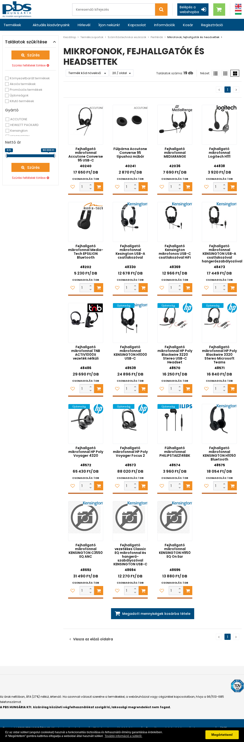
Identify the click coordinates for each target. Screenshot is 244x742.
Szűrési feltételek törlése (29, 65)
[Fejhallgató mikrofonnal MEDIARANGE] (174, 125)
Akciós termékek (23, 84)
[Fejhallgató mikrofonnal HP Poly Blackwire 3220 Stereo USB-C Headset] (174, 323)
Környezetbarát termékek (30, 78)
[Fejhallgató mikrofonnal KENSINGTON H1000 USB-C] (130, 323)
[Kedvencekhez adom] (72, 186)
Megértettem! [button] (222, 735)
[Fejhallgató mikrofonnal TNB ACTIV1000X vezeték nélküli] (85, 323)
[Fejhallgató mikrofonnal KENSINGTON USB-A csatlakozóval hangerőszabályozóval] (219, 222)
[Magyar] (238, 12)
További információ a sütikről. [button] (123, 736)
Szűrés (33, 55)
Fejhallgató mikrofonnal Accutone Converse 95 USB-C (85, 154)
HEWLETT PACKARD (24, 125)
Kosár (188, 24)
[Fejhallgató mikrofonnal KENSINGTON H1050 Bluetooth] (219, 424)
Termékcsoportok (91, 37)
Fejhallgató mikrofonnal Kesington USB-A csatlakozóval (130, 252)
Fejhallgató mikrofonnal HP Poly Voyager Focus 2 (130, 452)
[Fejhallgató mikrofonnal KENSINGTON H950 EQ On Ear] (174, 521)
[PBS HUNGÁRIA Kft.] (16, 9)
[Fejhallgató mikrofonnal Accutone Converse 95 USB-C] (85, 125)
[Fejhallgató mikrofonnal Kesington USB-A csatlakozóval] (130, 222)
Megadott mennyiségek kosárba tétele (156, 613)
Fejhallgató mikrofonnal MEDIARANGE (175, 152)
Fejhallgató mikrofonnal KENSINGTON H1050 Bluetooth (219, 454)
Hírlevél (84, 24)
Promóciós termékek (26, 89)
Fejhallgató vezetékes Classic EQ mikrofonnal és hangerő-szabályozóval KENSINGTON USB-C (130, 555)
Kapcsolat (137, 24)
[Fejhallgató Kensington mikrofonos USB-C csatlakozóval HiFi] (174, 222)
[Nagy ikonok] (234, 73)
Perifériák (157, 37)
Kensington (19, 130)
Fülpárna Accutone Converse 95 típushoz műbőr (130, 152)
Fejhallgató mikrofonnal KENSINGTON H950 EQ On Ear (175, 551)
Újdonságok (19, 95)
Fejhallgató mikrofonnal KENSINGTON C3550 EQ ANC (86, 551)
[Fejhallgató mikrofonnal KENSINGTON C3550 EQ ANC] (85, 521)
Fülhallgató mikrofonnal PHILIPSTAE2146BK (174, 452)
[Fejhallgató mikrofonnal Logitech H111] (219, 125)
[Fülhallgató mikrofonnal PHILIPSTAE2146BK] (174, 424)
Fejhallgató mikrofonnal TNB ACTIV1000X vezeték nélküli (85, 353)
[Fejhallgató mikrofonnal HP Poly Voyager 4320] (85, 424)
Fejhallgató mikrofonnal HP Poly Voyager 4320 (85, 452)
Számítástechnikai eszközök (127, 37)
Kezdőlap (69, 37)
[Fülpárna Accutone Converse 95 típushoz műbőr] (130, 125)
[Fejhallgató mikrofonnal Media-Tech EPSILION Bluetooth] (85, 222)
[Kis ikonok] (225, 73)
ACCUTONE (18, 119)
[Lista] (215, 73)
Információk (164, 24)
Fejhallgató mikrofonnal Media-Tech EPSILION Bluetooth (85, 252)
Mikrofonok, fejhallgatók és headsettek (193, 37)
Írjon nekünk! (109, 24)
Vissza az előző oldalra (93, 639)
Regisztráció (212, 24)
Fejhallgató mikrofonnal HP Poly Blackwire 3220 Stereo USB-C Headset (175, 355)
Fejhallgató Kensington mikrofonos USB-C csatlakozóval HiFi (175, 252)
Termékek (12, 24)
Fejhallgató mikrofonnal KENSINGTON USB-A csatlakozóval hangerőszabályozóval (222, 254)
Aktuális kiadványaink (51, 24)
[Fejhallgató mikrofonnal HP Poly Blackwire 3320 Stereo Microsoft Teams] (219, 323)
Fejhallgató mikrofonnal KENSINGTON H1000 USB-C (130, 353)
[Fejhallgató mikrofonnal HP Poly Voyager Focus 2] (130, 424)
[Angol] (238, 6)
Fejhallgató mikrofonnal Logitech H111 (219, 152)
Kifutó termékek (22, 101)
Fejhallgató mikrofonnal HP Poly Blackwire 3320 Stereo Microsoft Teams (219, 355)
